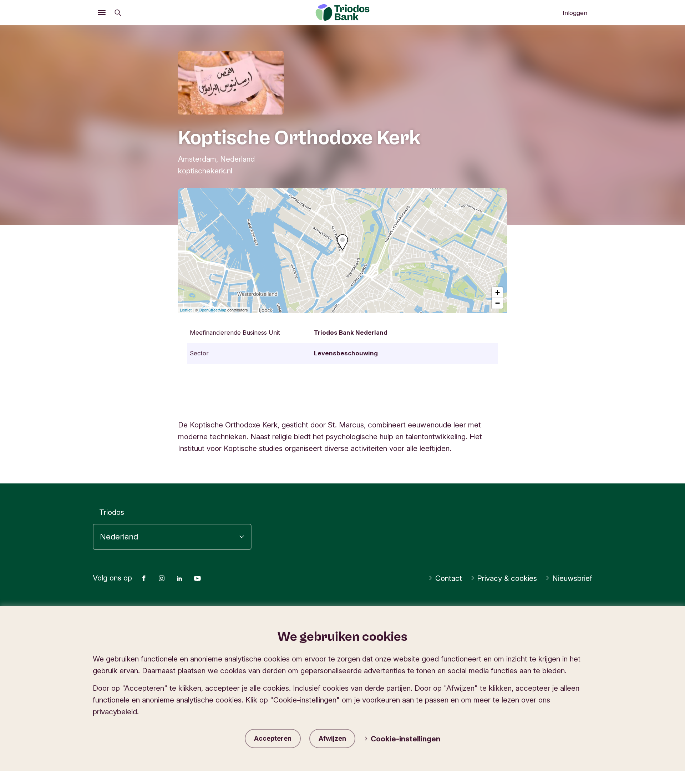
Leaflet (186, 310)
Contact (448, 578)
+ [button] (497, 292)
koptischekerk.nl (205, 170)
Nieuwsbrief (572, 578)
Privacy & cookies (507, 578)
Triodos (111, 512)
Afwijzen (332, 738)
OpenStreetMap (212, 310)
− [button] (497, 303)
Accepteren (272, 738)
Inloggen (575, 12)
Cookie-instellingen (405, 738)
